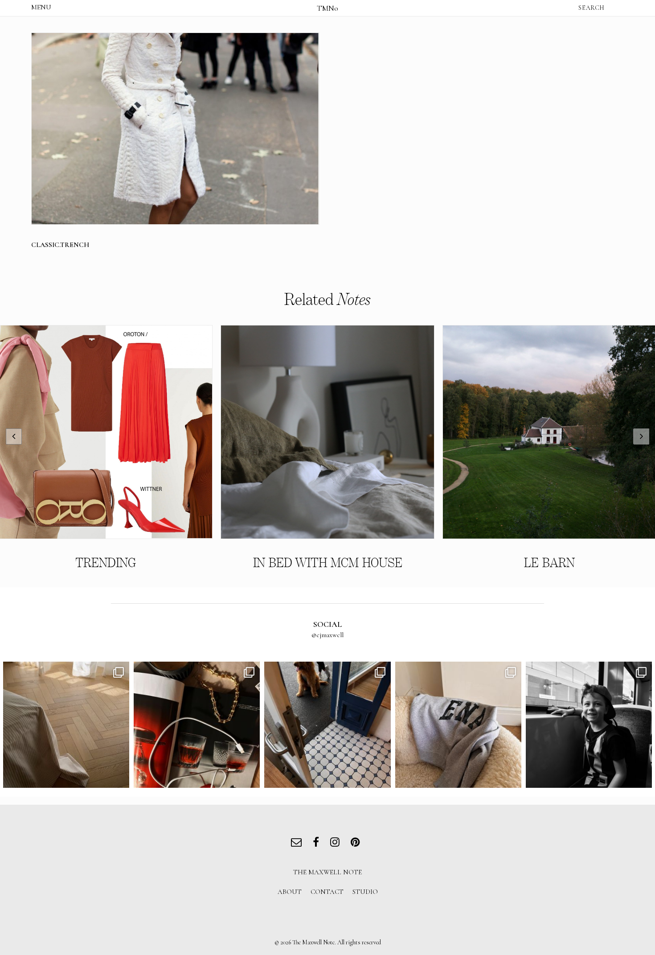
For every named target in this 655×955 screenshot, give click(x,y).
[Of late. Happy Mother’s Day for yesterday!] (66, 725)
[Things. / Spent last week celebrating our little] (589, 725)
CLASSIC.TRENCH (60, 244)
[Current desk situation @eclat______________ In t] (197, 725)
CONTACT (327, 892)
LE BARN (549, 563)
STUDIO (365, 892)
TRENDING (105, 563)
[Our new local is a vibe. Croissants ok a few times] (327, 725)
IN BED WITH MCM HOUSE (327, 563)
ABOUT (290, 892)
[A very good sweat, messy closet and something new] (458, 725)
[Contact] (298, 843)
